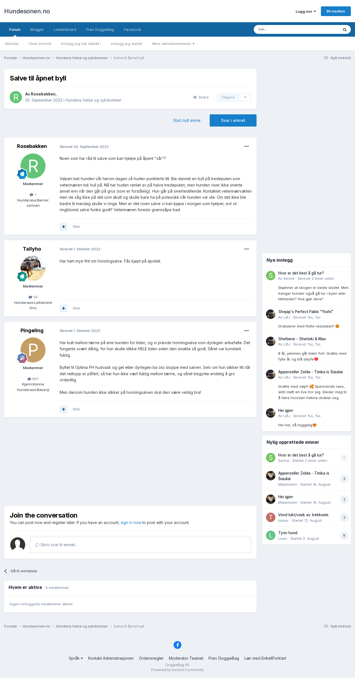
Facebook (132, 29)
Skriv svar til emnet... (58, 544)
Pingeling (32, 330)
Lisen (282, 538)
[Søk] (345, 29)
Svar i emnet (233, 120)
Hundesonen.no (27, 11)
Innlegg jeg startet (126, 43)
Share (202, 97)
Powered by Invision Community (177, 670)
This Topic (322, 29)
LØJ (286, 317)
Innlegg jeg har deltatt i (81, 43)
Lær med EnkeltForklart (265, 658)
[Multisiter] (63, 227)
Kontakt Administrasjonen (111, 658)
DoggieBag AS (177, 665)
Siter (76, 226)
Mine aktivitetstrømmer (172, 43)
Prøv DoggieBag (100, 29)
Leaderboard (65, 29)
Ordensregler (151, 658)
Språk (75, 658)
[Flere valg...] (246, 146)
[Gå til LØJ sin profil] (270, 314)
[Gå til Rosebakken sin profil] (16, 97)
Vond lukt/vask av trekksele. (303, 515)
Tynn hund (287, 533)
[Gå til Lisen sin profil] (270, 535)
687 (35, 379)
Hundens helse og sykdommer (93, 100)
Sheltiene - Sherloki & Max (302, 339)
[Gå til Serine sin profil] (270, 275)
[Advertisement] (130, 461)
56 (35, 297)
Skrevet (316, 278)
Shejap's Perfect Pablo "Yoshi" (305, 311)
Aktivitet (12, 43)
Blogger (37, 29)
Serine (289, 278)
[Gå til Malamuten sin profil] (270, 475)
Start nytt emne (187, 120)
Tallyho (32, 249)
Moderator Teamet (186, 658)
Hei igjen (285, 410)
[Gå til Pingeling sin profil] (33, 349)
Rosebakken (43, 94)
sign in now (131, 522)
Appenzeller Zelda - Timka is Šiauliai (310, 372)
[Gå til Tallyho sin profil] (33, 268)
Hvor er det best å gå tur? (301, 273)
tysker (283, 520)
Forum (15, 29)
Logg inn (305, 11)
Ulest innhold (40, 43)
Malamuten (287, 484)
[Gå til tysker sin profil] (270, 517)
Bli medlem (336, 11)
